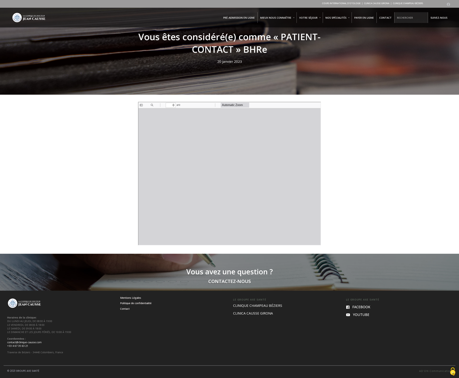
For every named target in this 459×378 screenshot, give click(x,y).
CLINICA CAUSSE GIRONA (376, 3)
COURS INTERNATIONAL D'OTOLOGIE (341, 3)
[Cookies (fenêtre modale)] (452, 372)
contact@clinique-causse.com (24, 342)
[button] (448, 4)
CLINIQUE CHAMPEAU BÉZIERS (408, 3)
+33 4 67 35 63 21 (17, 346)
